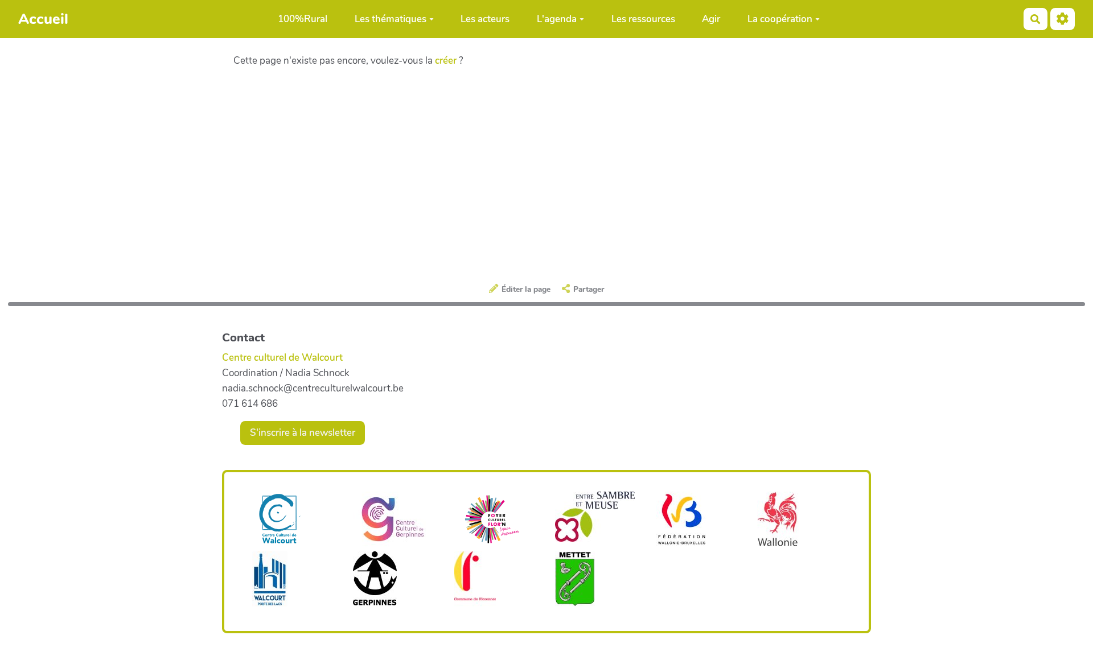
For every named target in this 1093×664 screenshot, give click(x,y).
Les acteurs (485, 19)
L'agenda (557, 19)
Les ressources (643, 19)
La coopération (779, 19)
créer (446, 60)
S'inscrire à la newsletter (302, 432)
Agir (711, 19)
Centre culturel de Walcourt (282, 357)
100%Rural (302, 19)
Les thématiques (390, 19)
